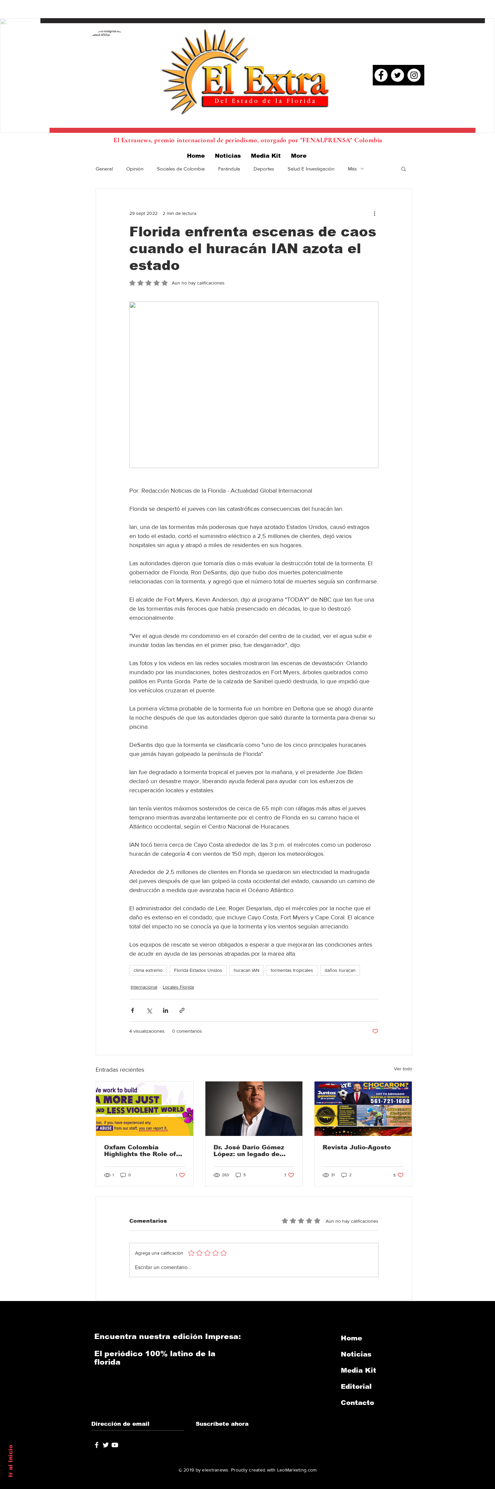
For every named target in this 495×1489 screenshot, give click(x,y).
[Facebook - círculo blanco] (381, 75)
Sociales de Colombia (181, 168)
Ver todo (403, 1068)
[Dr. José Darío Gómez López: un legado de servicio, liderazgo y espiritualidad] (254, 1108)
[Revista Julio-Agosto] (363, 1108)
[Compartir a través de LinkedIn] (165, 1010)
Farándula (229, 168)
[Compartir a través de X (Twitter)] (149, 1010)
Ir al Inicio (10, 1461)
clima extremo (148, 970)
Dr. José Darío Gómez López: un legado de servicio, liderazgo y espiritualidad (248, 1150)
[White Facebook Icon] (97, 1445)
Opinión (134, 168)
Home (351, 1338)
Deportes (264, 168)
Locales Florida (178, 987)
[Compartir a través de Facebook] (132, 1010)
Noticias (356, 1354)
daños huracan (340, 970)
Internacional (144, 987)
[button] (403, 168)
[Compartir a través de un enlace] (182, 1010)
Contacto (357, 1402)
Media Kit (358, 1370)
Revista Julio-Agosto (357, 1147)
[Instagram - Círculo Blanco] (414, 75)
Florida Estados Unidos (198, 970)
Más (352, 168)
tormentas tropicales (292, 970)
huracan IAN (246, 970)
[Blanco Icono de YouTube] (115, 1445)
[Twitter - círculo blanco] (397, 75)
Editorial (356, 1386)
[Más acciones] (374, 213)
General (104, 168)
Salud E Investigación (311, 168)
